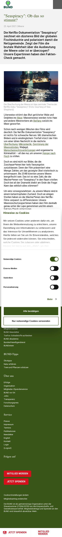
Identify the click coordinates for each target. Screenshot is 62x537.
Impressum (9, 424)
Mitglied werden (43, 532)
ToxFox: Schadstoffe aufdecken (18, 335)
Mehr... (35, 511)
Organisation (9, 386)
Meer (19, 117)
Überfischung (11, 144)
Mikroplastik (25, 144)
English (7, 438)
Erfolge (7, 382)
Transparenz (9, 399)
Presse (7, 421)
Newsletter (8, 434)
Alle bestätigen (31, 311)
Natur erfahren (10, 364)
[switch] (54, 268)
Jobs (6, 396)
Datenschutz (9, 406)
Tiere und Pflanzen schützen (16, 367)
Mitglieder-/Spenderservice (16, 389)
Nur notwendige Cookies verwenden (31, 321)
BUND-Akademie (11, 339)
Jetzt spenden (17, 532)
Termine (7, 428)
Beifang (37, 120)
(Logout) (7, 448)
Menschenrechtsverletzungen (20, 150)
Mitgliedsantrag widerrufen (15, 499)
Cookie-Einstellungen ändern (16, 495)
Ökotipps (8, 361)
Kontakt (7, 441)
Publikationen (9, 431)
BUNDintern (9, 345)
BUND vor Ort (9, 392)
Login (6, 444)
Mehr (50, 299)
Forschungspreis (11, 403)
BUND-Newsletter (11, 332)
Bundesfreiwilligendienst (14, 342)
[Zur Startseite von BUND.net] (8, 4)
